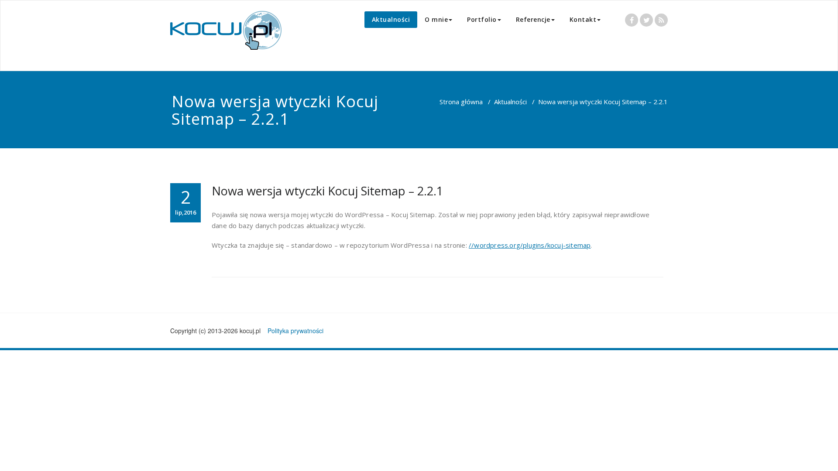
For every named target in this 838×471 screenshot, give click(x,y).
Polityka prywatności (295, 330)
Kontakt (583, 19)
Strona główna (461, 101)
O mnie (436, 19)
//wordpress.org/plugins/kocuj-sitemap (530, 245)
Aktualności (391, 19)
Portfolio (482, 19)
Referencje (533, 19)
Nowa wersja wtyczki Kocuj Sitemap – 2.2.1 (327, 191)
